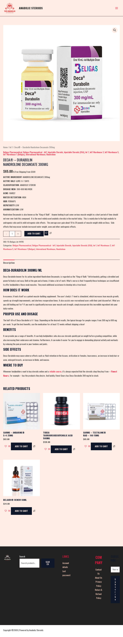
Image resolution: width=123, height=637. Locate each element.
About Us (98, 577)
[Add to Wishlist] (46, 233)
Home (5, 147)
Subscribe (115, 589)
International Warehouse (35, 154)
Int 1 (11, 147)
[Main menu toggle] (117, 8)
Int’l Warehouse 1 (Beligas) (14, 154)
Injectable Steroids (55, 152)
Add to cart (34, 233)
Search (22, 556)
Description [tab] (9, 262)
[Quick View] (9, 446)
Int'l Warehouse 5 (112, 152)
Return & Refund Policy (98, 594)
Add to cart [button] (21, 446)
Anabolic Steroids (31, 8)
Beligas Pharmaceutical (12, 152)
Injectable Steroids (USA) (74, 152)
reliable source (55, 371)
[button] (115, 30)
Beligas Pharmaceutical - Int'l (35, 152)
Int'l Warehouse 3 (97, 152)
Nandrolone (51, 154)
